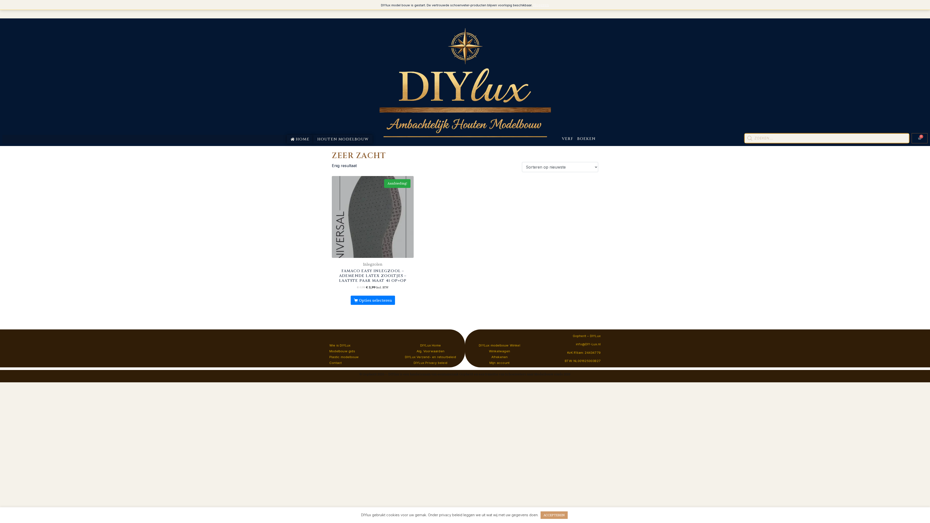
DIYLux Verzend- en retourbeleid (430, 357)
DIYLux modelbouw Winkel (499, 345)
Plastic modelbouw (344, 357)
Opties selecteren (375, 300)
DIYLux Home (430, 345)
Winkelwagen (499, 351)
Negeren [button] (541, 5)
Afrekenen (499, 357)
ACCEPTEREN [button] (554, 515)
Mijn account (499, 363)
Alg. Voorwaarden (430, 351)
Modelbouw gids (342, 351)
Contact (335, 363)
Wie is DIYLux (340, 345)
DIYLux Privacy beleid (430, 363)
